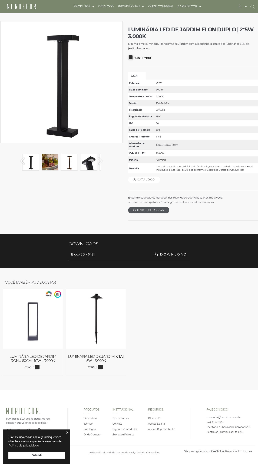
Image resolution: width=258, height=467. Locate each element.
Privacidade (232, 451)
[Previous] (21, 161)
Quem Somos (121, 418)
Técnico (88, 423)
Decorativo (90, 418)
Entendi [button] (36, 455)
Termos (247, 451)
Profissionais (129, 6)
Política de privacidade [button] (23, 445)
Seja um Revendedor (125, 429)
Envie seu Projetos (123, 434)
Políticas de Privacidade (102, 452)
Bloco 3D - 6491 (129, 254)
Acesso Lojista (156, 423)
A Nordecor (187, 6)
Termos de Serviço (126, 452)
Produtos (82, 6)
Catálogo (106, 6)
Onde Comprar (160, 6)
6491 (134, 76)
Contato (117, 423)
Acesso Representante (161, 429)
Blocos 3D (154, 418)
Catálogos (90, 429)
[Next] (101, 161)
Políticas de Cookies (149, 452)
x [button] (67, 432)
